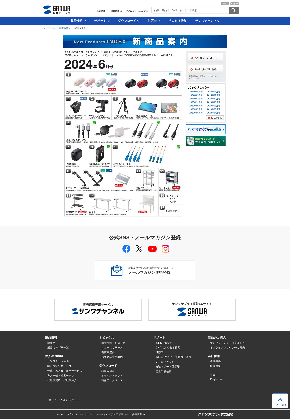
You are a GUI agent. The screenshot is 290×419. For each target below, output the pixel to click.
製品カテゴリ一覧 (58, 347)
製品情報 (76, 20)
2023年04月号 (213, 113)
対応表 (152, 20)
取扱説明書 (108, 370)
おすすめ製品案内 (112, 357)
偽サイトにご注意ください (63, 400)
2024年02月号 (213, 95)
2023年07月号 (196, 109)
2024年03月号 (196, 95)
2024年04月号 (213, 92)
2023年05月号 (196, 113)
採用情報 (115, 11)
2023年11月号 (196, 102)
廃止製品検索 (164, 371)
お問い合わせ (164, 342)
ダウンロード (127, 20)
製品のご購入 (217, 337)
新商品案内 (64, 28)
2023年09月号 (196, 106)
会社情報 (101, 11)
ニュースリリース (112, 347)
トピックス (106, 337)
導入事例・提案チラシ (60, 375)
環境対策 (215, 366)
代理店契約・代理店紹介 (62, 380)
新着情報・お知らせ (113, 342)
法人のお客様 (54, 356)
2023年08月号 (213, 106)
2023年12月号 (213, 99)
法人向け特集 (177, 20)
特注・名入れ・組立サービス (64, 370)
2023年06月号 (213, 109)
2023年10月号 (213, 102)
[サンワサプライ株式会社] (56, 10)
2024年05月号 (196, 92)
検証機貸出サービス (59, 366)
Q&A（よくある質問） (169, 347)
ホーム (59, 414)
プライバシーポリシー (79, 414)
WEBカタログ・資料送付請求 (173, 357)
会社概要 (215, 361)
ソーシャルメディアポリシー (112, 414)
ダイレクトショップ (135, 11)
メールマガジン (165, 361)
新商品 (51, 342)
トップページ (49, 28)
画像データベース (112, 380)
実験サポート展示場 (168, 366)
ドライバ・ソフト (112, 375)
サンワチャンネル (207, 20)
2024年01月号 (196, 99)
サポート (100, 20)
